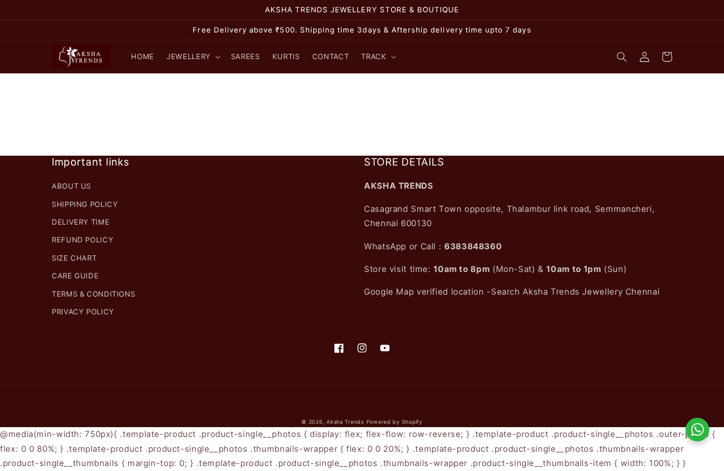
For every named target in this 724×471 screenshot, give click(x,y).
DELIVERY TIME (80, 222)
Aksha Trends (345, 422)
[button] (193, 56)
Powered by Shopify (394, 422)
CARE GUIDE (75, 275)
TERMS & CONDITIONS (93, 294)
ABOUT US (71, 186)
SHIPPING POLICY (85, 204)
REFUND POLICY (82, 240)
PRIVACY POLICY (83, 311)
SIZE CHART (74, 258)
